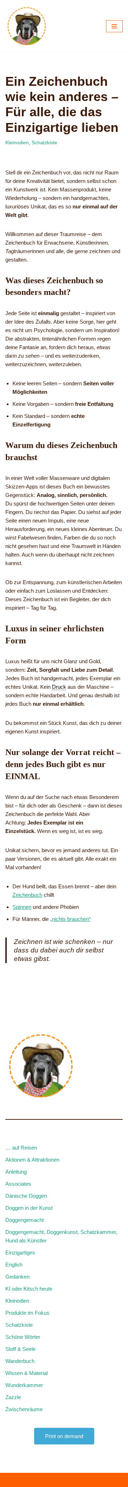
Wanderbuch (19, 1361)
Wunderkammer (24, 1385)
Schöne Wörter (22, 1337)
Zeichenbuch (27, 895)
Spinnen (21, 907)
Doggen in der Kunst (29, 1208)
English (13, 1265)
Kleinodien (17, 142)
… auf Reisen (21, 1148)
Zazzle (13, 1397)
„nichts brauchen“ (70, 919)
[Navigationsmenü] (114, 26)
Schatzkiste (44, 142)
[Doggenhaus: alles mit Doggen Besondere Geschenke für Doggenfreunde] (26, 26)
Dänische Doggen (26, 1196)
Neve (30, 1480)
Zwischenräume (24, 1409)
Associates (18, 1184)
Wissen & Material (26, 1373)
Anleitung (16, 1172)
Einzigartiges (20, 1253)
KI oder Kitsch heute (28, 1289)
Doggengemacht (24, 1220)
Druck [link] (59, 687)
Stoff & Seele (20, 1349)
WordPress (91, 1480)
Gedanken (17, 1277)
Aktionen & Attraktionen (32, 1160)
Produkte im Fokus (27, 1313)
